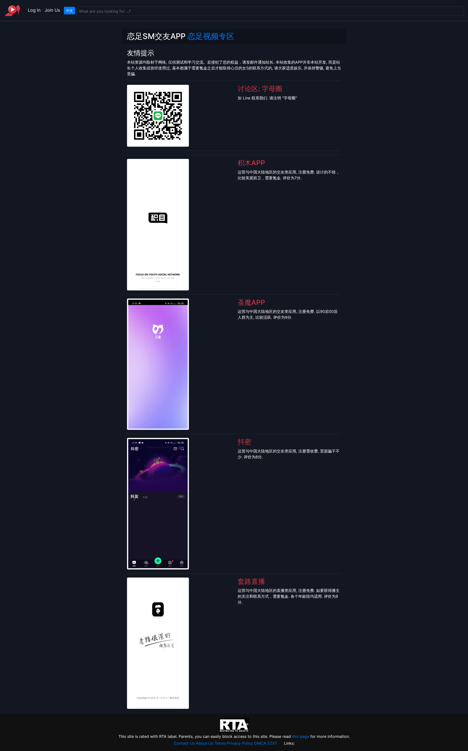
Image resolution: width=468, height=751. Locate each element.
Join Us (52, 10)
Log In (34, 10)
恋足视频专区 (210, 36)
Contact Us (184, 743)
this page (300, 736)
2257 (272, 743)
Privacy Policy (240, 743)
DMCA (260, 743)
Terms (220, 743)
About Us (204, 743)
